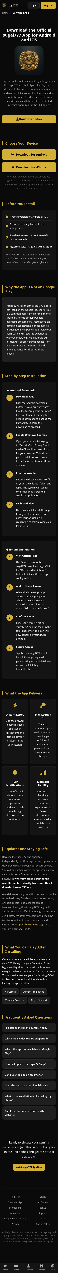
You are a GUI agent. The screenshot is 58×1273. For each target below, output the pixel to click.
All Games (10, 991)
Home (5, 12)
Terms (43, 1218)
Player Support (39, 1000)
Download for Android (31, 154)
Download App (15, 1202)
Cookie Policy (43, 1223)
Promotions (15, 1207)
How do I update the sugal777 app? (25, 1064)
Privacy (15, 1223)
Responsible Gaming (26, 924)
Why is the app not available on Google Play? (27, 1051)
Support (43, 1213)
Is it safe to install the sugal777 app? (26, 1027)
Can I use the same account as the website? (25, 1112)
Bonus (42, 1207)
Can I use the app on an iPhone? (24, 1074)
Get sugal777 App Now (30, 1167)
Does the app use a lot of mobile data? (27, 1085)
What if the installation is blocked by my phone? (28, 1098)
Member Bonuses (14, 1000)
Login (34, 5)
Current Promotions (33, 991)
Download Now (30, 119)
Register (48, 5)
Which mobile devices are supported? (26, 1038)
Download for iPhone (31, 167)
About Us (15, 1213)
